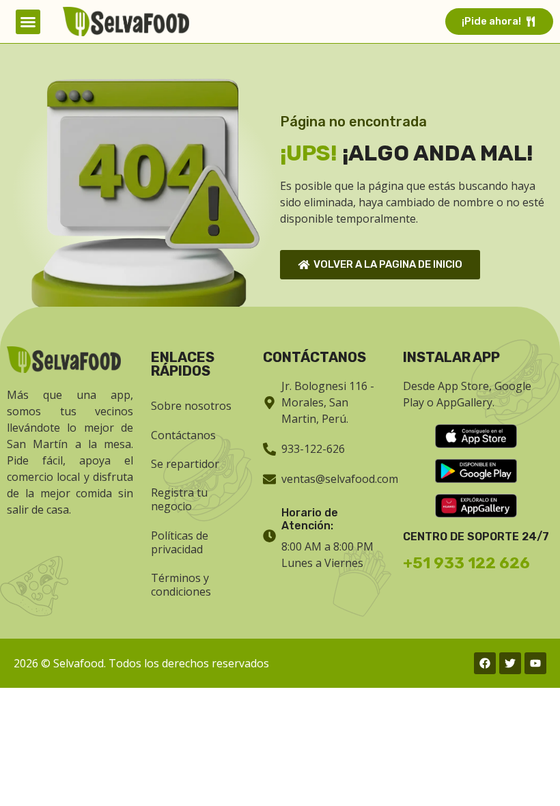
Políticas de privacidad (179, 542)
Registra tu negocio (179, 499)
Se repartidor (185, 463)
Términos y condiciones (181, 584)
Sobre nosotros (191, 405)
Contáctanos (183, 435)
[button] (28, 22)
